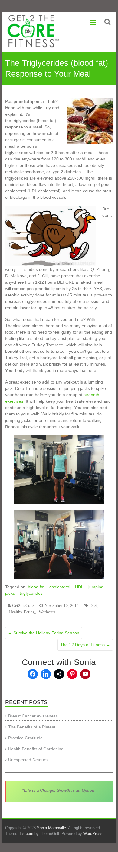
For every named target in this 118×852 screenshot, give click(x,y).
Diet (93, 605)
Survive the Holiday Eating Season (43, 632)
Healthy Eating (22, 612)
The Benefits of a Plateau (32, 726)
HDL (79, 586)
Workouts (47, 612)
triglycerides (31, 593)
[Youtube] (85, 674)
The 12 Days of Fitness (85, 644)
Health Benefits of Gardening (36, 748)
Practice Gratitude (25, 737)
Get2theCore (23, 605)
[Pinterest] (72, 674)
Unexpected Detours (28, 759)
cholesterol (59, 586)
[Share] (59, 674)
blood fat (36, 586)
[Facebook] (32, 674)
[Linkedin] (46, 674)
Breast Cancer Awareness (33, 716)
